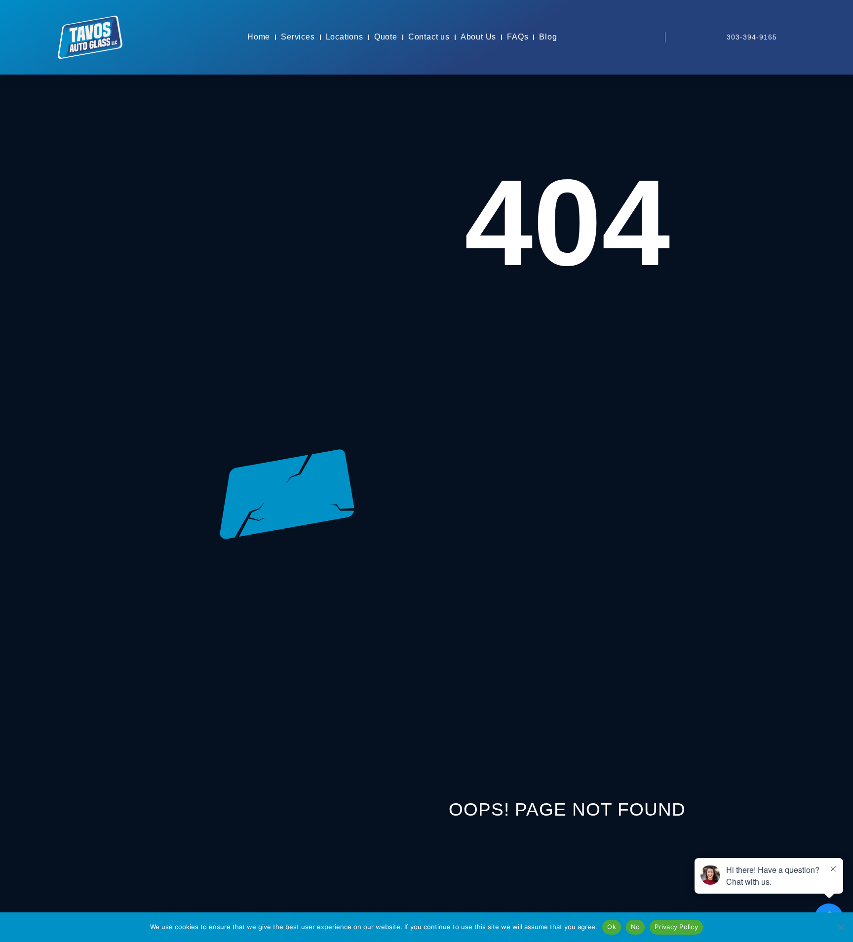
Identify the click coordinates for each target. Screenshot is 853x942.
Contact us (429, 37)
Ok (611, 927)
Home (258, 37)
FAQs (517, 37)
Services (297, 37)
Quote (385, 37)
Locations (344, 37)
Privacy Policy (676, 927)
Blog (548, 37)
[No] (841, 927)
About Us (478, 37)
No (635, 927)
